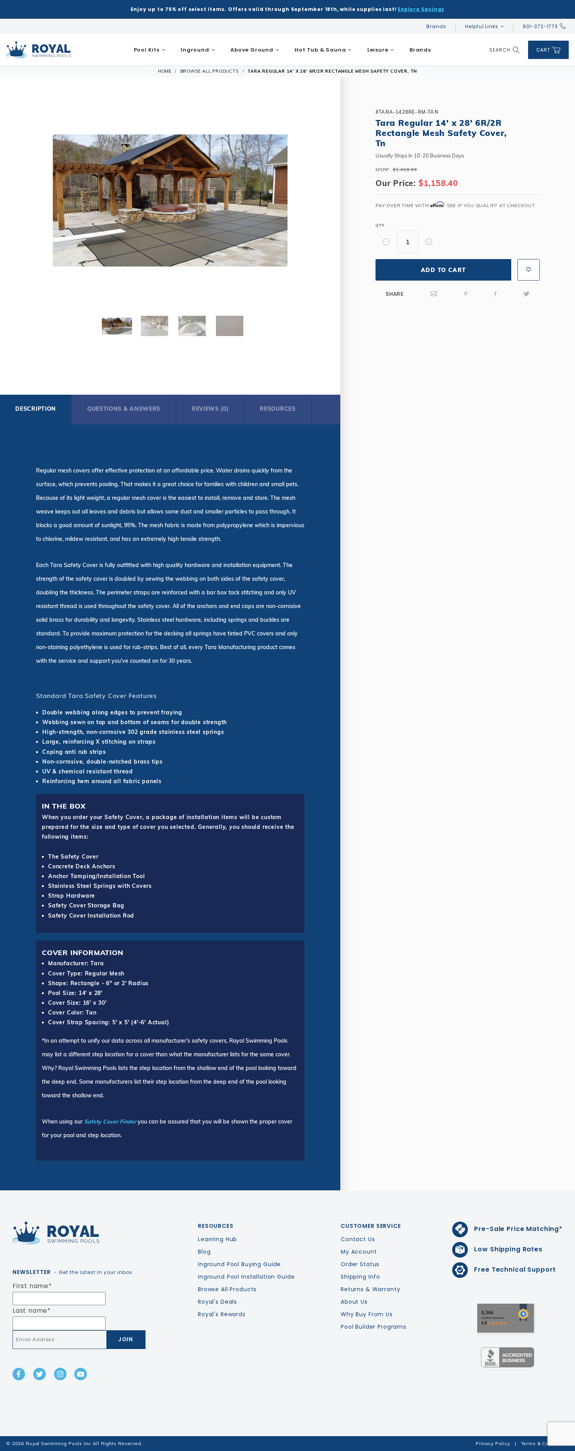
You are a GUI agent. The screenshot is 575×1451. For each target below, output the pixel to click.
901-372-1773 (540, 26)
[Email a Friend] (433, 294)
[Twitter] (526, 294)
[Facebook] (495, 294)
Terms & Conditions (545, 1443)
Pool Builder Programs (373, 1327)
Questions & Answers (123, 408)
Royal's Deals (217, 1302)
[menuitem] (149, 50)
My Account (359, 1252)
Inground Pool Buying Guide (239, 1264)
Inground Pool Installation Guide (246, 1277)
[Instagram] (60, 1374)
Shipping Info (360, 1277)
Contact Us (358, 1239)
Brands (436, 26)
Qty (380, 225)
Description (35, 408)
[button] (24, 202)
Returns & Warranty (370, 1289)
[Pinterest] (466, 294)
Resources (277, 408)
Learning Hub (217, 1239)
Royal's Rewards (222, 1314)
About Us (354, 1302)
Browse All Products (227, 1289)
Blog (204, 1252)
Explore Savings (421, 9)
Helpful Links (481, 26)
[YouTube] (80, 1374)
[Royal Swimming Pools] (76, 1233)
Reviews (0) (210, 408)
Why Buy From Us (367, 1314)
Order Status (360, 1264)
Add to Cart (443, 270)
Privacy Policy (493, 1443)
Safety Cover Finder (110, 1121)
